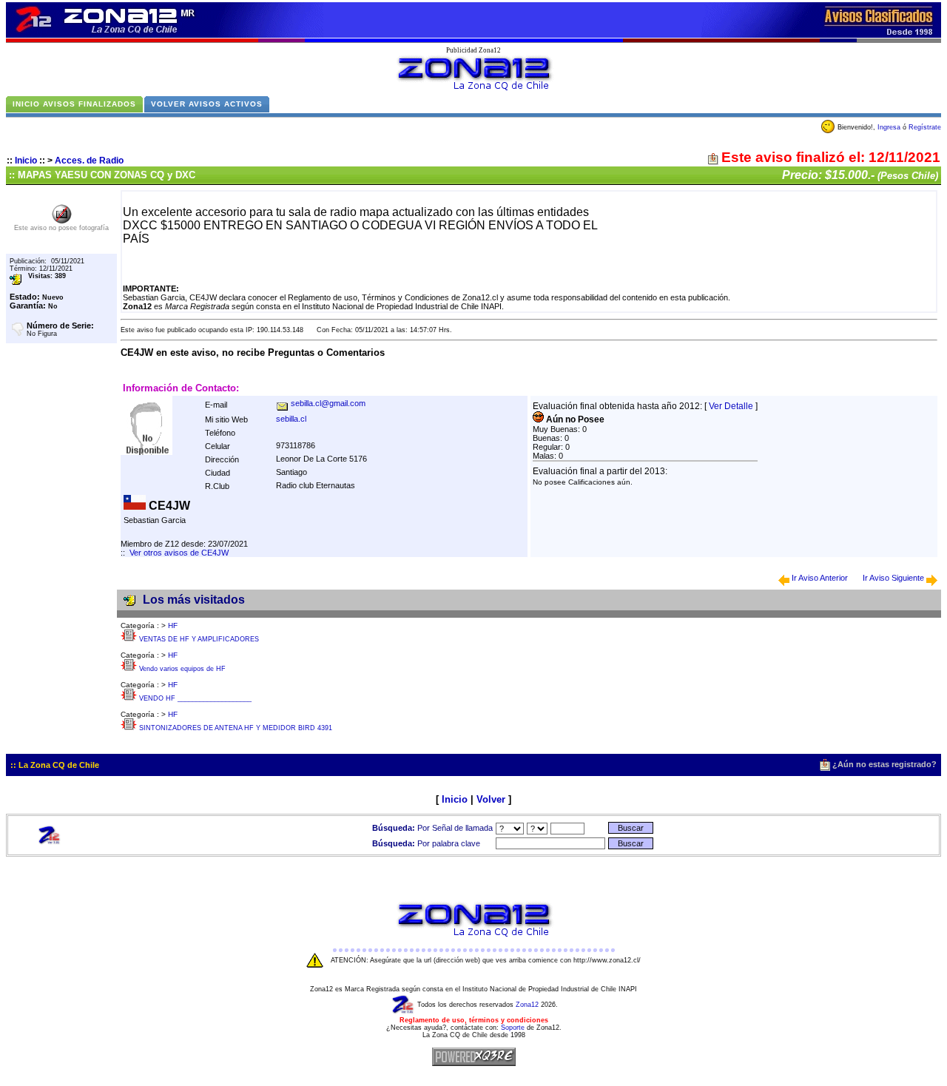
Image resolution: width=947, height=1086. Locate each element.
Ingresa (888, 127)
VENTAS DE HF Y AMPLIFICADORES (199, 639)
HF (173, 625)
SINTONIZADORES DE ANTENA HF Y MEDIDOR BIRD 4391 (235, 728)
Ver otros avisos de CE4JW (179, 552)
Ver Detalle (731, 406)
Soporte (513, 1027)
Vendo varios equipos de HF (182, 668)
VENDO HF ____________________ (195, 698)
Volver (490, 799)
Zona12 (527, 1004)
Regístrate (925, 127)
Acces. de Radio (89, 160)
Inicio (26, 160)
